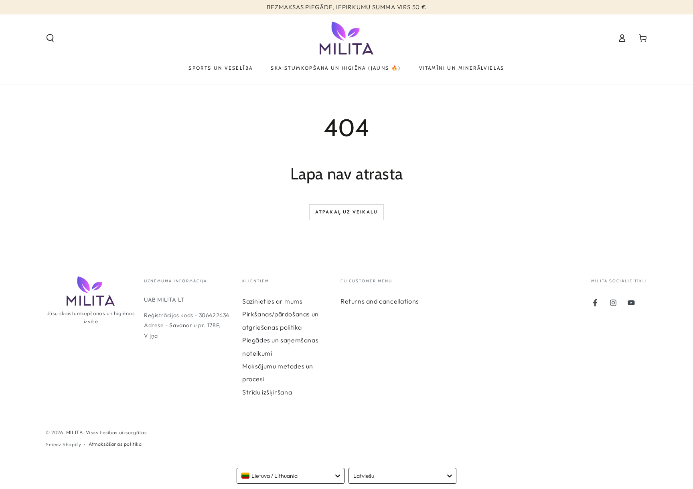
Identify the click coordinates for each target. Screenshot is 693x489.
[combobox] (290, 476)
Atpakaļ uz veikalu (346, 212)
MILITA (74, 432)
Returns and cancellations (379, 301)
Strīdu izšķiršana (267, 392)
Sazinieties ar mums (272, 301)
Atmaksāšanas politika (115, 444)
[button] (50, 38)
